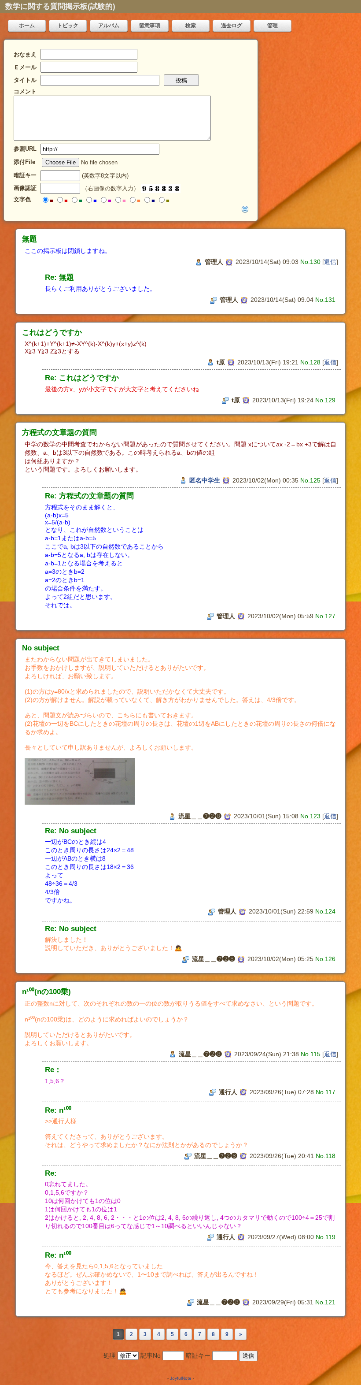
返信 (330, 261)
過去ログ (231, 25)
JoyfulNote (181, 1378)
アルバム (108, 25)
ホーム (27, 25)
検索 (190, 25)
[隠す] (245, 208)
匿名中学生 (204, 480)
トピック (67, 25)
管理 (272, 25)
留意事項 (149, 25)
